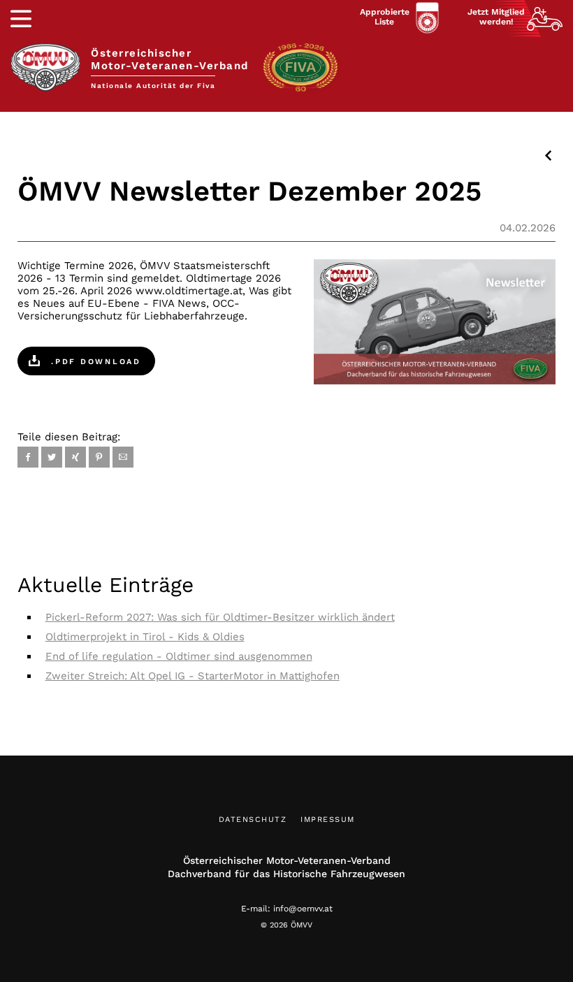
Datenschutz (253, 819)
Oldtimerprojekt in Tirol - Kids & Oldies (145, 636)
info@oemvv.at (303, 909)
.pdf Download (94, 361)
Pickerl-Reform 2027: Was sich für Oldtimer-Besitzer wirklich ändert (220, 617)
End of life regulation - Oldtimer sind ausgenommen (178, 656)
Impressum (327, 819)
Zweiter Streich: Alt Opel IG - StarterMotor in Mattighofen (192, 676)
